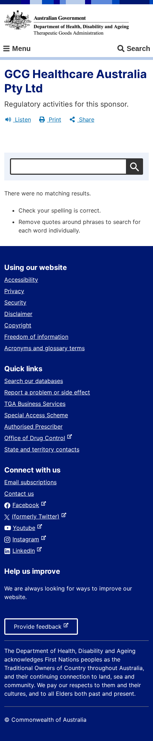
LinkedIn (25, 550)
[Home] (66, 23)
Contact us (19, 493)
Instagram (27, 539)
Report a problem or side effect (47, 392)
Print (54, 119)
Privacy (14, 291)
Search (138, 48)
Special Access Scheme (36, 415)
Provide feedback (39, 629)
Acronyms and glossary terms (44, 348)
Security (15, 302)
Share (85, 119)
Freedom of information (36, 336)
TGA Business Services (34, 403)
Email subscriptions (30, 482)
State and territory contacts (41, 449)
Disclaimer (18, 313)
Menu (20, 48)
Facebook (27, 505)
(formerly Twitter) (37, 516)
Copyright (17, 325)
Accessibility (21, 279)
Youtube (25, 527)
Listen (22, 119)
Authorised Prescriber (33, 426)
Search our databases (33, 380)
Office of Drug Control (36, 437)
